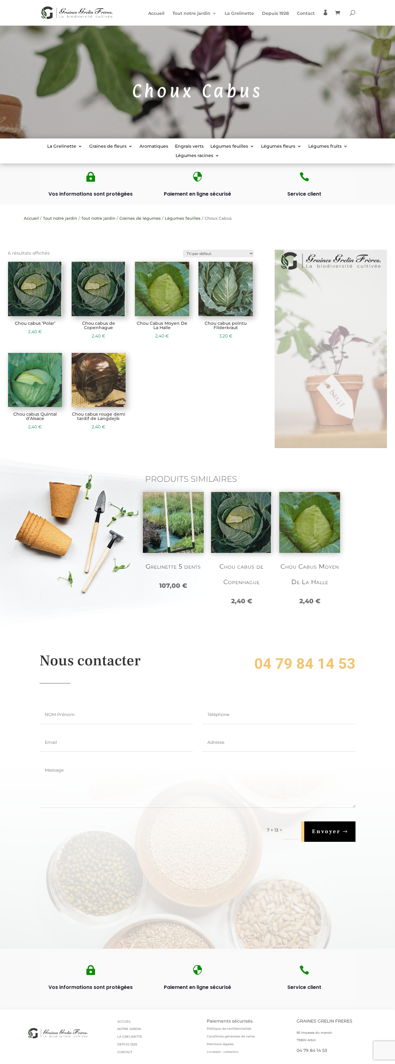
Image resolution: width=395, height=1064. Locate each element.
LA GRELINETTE (129, 1037)
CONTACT (124, 1052)
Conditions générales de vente (231, 1036)
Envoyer (326, 831)
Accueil (156, 13)
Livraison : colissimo (222, 1052)
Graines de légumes (140, 218)
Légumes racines (194, 155)
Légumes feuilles (229, 146)
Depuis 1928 (275, 13)
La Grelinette (239, 13)
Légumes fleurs (278, 146)
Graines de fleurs (108, 146)
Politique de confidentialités (229, 1029)
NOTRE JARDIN (129, 1029)
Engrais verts (189, 146)
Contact (306, 13)
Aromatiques (153, 146)
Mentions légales (220, 1044)
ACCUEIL (124, 1021)
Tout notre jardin (191, 13)
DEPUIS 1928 (127, 1044)
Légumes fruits (325, 146)
